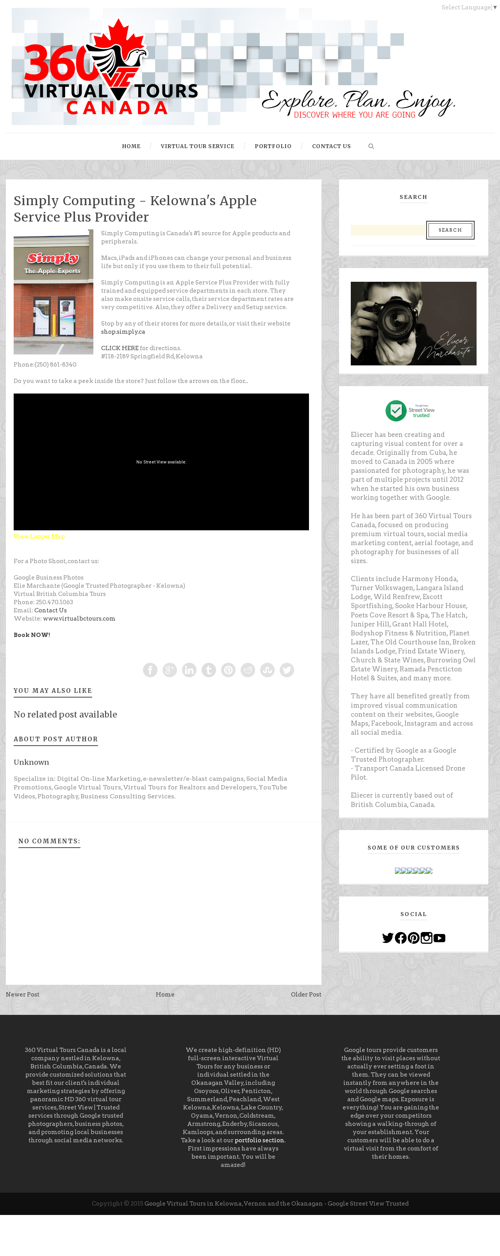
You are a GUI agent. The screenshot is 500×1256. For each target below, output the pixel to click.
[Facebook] (401, 937)
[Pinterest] (414, 937)
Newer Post (22, 994)
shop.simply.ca (123, 331)
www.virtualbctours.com (79, 618)
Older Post (306, 994)
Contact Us (50, 610)
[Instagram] (426, 937)
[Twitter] (388, 937)
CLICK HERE (120, 348)
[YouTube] (439, 937)
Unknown (31, 762)
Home (165, 994)
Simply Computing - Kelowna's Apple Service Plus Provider (135, 209)
